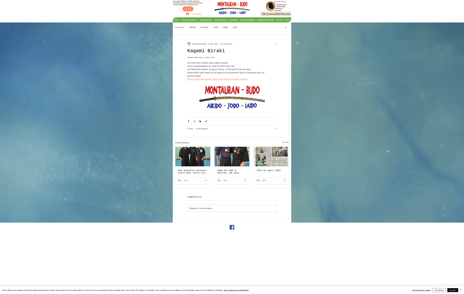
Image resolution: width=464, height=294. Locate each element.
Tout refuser (439, 290)
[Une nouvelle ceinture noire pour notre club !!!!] (192, 156)
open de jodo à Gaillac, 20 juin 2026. (228, 171)
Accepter (452, 290)
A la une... (180, 27)
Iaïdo (225, 27)
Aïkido (192, 27)
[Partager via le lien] (206, 121)
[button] (176, 19)
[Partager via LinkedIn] (200, 121)
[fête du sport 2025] (271, 156)
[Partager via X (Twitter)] (194, 121)
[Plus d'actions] (275, 43)
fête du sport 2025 (269, 170)
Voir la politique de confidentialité (236, 290)
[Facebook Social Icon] (232, 227)
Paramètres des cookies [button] (421, 290)
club (235, 27)
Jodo (215, 27)
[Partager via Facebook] (188, 121)
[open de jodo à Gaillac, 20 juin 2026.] (232, 156)
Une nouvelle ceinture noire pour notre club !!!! (192, 171)
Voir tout (285, 142)
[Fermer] (461, 290)
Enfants (204, 27)
